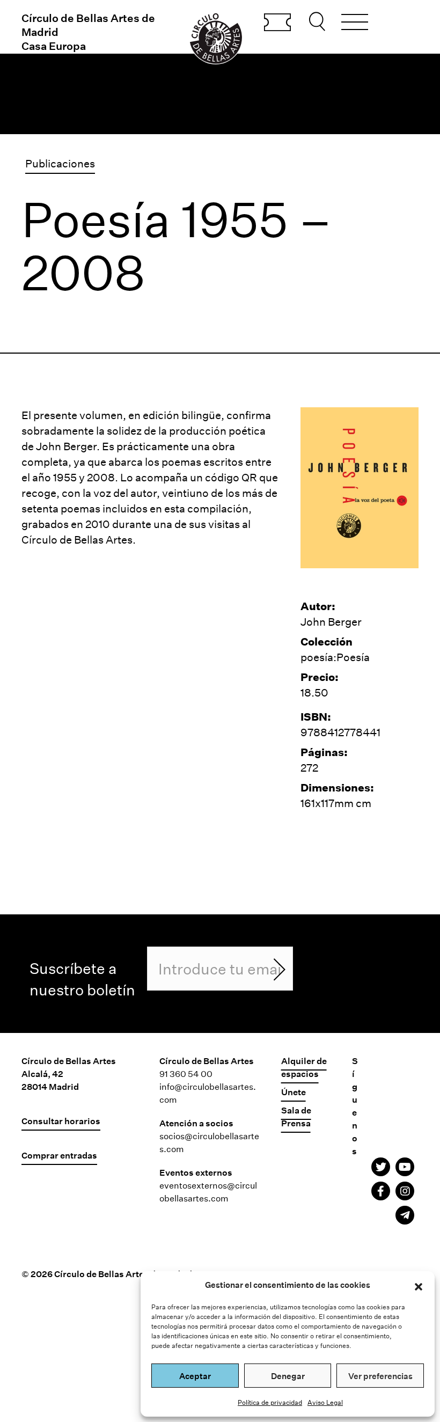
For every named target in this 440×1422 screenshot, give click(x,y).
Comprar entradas (277, 23)
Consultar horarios (60, 1120)
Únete (293, 1091)
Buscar (318, 21)
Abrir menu (354, 23)
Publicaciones (60, 163)
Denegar (288, 1375)
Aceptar (195, 1375)
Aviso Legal (325, 1402)
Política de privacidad (270, 1402)
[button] (418, 1285)
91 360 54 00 (185, 1073)
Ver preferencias (380, 1375)
